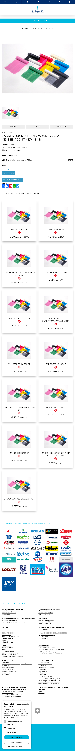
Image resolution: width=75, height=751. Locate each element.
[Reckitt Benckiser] (52, 569)
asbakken (5, 675)
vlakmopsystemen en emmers (13, 622)
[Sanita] (66, 548)
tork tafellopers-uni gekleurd (49, 682)
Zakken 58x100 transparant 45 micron (19, 273)
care (40, 691)
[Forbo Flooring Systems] (23, 554)
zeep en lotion (7, 648)
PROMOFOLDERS (37, 21)
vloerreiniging (43, 611)
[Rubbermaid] (66, 537)
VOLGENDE (61, 126)
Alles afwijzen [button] (17, 742)
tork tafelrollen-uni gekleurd (48, 684)
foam (4, 649)
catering (41, 689)
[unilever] (23, 569)
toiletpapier (6, 635)
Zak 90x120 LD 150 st (19, 453)
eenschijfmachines (45, 622)
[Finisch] (37, 569)
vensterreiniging (44, 614)
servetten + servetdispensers (49, 678)
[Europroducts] (9, 584)
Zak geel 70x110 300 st (19, 364)
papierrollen (43, 636)
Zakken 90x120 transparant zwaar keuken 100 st (56, 454)
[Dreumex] (52, 542)
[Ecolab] (37, 531)
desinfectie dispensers (46, 648)
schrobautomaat (44, 624)
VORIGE (13, 126)
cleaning (41, 693)
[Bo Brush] (52, 531)
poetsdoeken (43, 638)
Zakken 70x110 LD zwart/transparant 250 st (56, 319)
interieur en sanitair (45, 613)
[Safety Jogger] (52, 548)
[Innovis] (9, 554)
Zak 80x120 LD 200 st (56, 364)
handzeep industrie (9, 655)
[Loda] (9, 569)
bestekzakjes (43, 666)
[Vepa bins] (66, 542)
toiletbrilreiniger (8, 642)
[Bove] (66, 559)
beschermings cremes (10, 653)
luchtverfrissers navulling (11, 636)
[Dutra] (52, 559)
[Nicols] (37, 559)
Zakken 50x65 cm (55, 229)
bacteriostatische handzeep (12, 656)
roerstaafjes (42, 671)
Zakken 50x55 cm (19, 229)
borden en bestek (45, 676)
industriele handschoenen (11, 696)
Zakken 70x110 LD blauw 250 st (19, 499)
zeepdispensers (8, 651)
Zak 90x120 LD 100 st (56, 407)
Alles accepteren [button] (17, 737)
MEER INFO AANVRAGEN (12, 180)
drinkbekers (42, 669)
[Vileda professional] (66, 531)
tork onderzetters (45, 664)
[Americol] (37, 542)
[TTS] (9, 559)
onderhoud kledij (8, 614)
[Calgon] (66, 569)
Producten (26, 28)
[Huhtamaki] (23, 548)
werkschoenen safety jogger (12, 691)
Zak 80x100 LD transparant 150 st (19, 408)
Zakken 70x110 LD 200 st (19, 318)
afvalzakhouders (8, 667)
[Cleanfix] (66, 554)
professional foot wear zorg (12, 695)
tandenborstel (43, 662)
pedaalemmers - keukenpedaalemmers (17, 664)
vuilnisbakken (7, 662)
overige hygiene (44, 651)
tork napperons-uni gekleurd (49, 680)
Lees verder (15, 717)
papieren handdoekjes (46, 635)
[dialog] (16, 724)
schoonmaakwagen (9, 620)
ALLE (37, 126)
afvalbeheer (37, 28)
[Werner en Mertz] (9, 531)
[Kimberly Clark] (23, 542)
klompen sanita (7, 693)
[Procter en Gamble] (37, 554)
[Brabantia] (9, 548)
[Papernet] (52, 537)
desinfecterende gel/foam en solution (52, 649)
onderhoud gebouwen (10, 611)
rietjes (40, 673)
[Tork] (37, 537)
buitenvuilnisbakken (9, 671)
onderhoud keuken (9, 613)
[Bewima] (23, 537)
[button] (16, 746)
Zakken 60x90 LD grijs (56, 272)
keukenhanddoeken (46, 667)
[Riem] (9, 537)
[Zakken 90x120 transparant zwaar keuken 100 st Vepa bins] (37, 67)
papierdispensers (44, 629)
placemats (42, 675)
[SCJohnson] (9, 542)
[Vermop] (37, 548)
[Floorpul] (52, 554)
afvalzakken (48, 28)
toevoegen (7, 173)
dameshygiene (7, 638)
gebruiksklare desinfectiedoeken (50, 653)
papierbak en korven (9, 669)
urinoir (4, 640)
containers (6, 673)
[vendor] (23, 559)
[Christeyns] (23, 531)
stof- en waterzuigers (46, 620)
